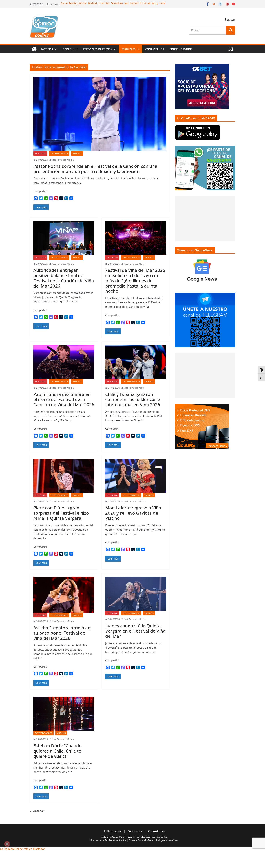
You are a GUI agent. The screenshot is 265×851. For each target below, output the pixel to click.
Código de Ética (156, 831)
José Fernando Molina (63, 159)
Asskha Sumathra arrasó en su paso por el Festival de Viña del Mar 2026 (61, 633)
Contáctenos (154, 49)
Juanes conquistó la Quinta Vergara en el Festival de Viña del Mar (135, 631)
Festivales (129, 49)
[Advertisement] (205, 218)
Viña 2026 (77, 153)
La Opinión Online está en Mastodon (22, 849)
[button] (55, 49)
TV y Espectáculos (59, 153)
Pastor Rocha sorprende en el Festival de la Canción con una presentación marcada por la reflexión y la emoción (95, 168)
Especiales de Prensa (97, 49)
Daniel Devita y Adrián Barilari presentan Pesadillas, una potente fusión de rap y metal (113, 3)
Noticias (47, 49)
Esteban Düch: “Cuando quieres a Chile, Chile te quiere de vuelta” (57, 751)
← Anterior (37, 811)
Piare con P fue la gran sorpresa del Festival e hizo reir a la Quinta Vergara (61, 513)
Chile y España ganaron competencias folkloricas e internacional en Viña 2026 (132, 399)
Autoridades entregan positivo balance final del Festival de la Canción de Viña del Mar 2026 (63, 278)
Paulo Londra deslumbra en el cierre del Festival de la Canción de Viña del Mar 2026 (63, 399)
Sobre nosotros (181, 49)
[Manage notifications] (7, 844)
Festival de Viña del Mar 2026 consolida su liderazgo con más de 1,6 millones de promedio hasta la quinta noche (135, 280)
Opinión (68, 49)
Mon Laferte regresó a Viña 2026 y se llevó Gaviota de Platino (133, 513)
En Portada (40, 153)
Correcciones (135, 831)
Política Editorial (112, 831)
